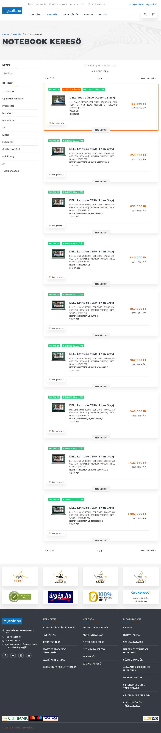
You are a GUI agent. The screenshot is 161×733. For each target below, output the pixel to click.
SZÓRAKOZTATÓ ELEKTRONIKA (59, 666)
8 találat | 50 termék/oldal (100, 65)
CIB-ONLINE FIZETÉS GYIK (136, 695)
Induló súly (8, 156)
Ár (3, 163)
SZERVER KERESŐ (92, 663)
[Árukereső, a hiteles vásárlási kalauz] (20, 596)
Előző (51, 78)
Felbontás (7, 141)
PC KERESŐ (88, 656)
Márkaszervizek (132, 677)
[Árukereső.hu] (140, 593)
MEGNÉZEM (101, 130)
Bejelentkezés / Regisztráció (144, 4)
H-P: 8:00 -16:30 (98, 4)
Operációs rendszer (13, 98)
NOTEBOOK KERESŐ (93, 641)
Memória (7, 113)
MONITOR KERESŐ (93, 634)
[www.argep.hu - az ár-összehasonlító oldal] (60, 597)
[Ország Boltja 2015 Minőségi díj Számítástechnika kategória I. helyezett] (100, 576)
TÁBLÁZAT (8, 73)
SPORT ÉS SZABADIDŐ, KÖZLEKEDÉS (55, 651)
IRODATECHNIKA (51, 641)
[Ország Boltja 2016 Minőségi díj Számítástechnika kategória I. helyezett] (141, 576)
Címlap (5, 34)
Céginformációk (133, 659)
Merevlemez (9, 120)
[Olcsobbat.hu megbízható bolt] (100, 596)
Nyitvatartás (131, 634)
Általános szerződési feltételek (136, 668)
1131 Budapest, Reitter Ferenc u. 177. (68, 4)
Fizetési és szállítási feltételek (135, 651)
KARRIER (88, 14)
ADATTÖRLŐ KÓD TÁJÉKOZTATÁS (132, 704)
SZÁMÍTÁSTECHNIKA (54, 659)
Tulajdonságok (10, 170)
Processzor (8, 105)
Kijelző (6, 134)
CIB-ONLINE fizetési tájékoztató (134, 686)
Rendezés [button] (102, 71)
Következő (147, 78)
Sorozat (9, 91)
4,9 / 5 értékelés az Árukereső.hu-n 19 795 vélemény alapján (21, 646)
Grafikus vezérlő (11, 149)
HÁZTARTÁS (49, 634)
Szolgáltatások (133, 641)
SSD (4, 127)
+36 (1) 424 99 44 (38, 4)
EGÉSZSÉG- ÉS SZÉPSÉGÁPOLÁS (59, 627)
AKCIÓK (103, 14)
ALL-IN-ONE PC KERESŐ (95, 627)
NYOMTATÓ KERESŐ (94, 649)
